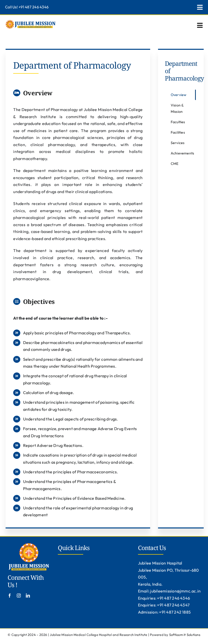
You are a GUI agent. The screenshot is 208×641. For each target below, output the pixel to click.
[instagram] (19, 595)
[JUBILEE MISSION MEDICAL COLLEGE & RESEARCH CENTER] (30, 21)
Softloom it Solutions (184, 635)
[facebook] (10, 595)
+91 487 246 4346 (33, 7)
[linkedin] (28, 595)
